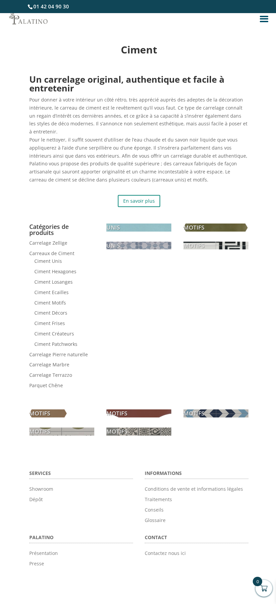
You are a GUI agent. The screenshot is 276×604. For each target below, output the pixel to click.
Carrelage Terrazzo (50, 375)
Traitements (158, 499)
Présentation (43, 553)
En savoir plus (139, 201)
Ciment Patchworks (55, 344)
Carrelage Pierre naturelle (58, 354)
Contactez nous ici (165, 553)
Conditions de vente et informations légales (194, 489)
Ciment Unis (48, 261)
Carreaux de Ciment (51, 253)
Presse (36, 563)
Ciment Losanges (53, 282)
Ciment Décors (50, 313)
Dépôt (36, 499)
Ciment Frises (49, 323)
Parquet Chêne (46, 385)
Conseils (154, 510)
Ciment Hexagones (55, 271)
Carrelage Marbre (49, 364)
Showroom (41, 489)
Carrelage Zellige (48, 243)
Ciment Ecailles (51, 292)
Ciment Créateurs (54, 333)
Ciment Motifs (50, 302)
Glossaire (155, 520)
